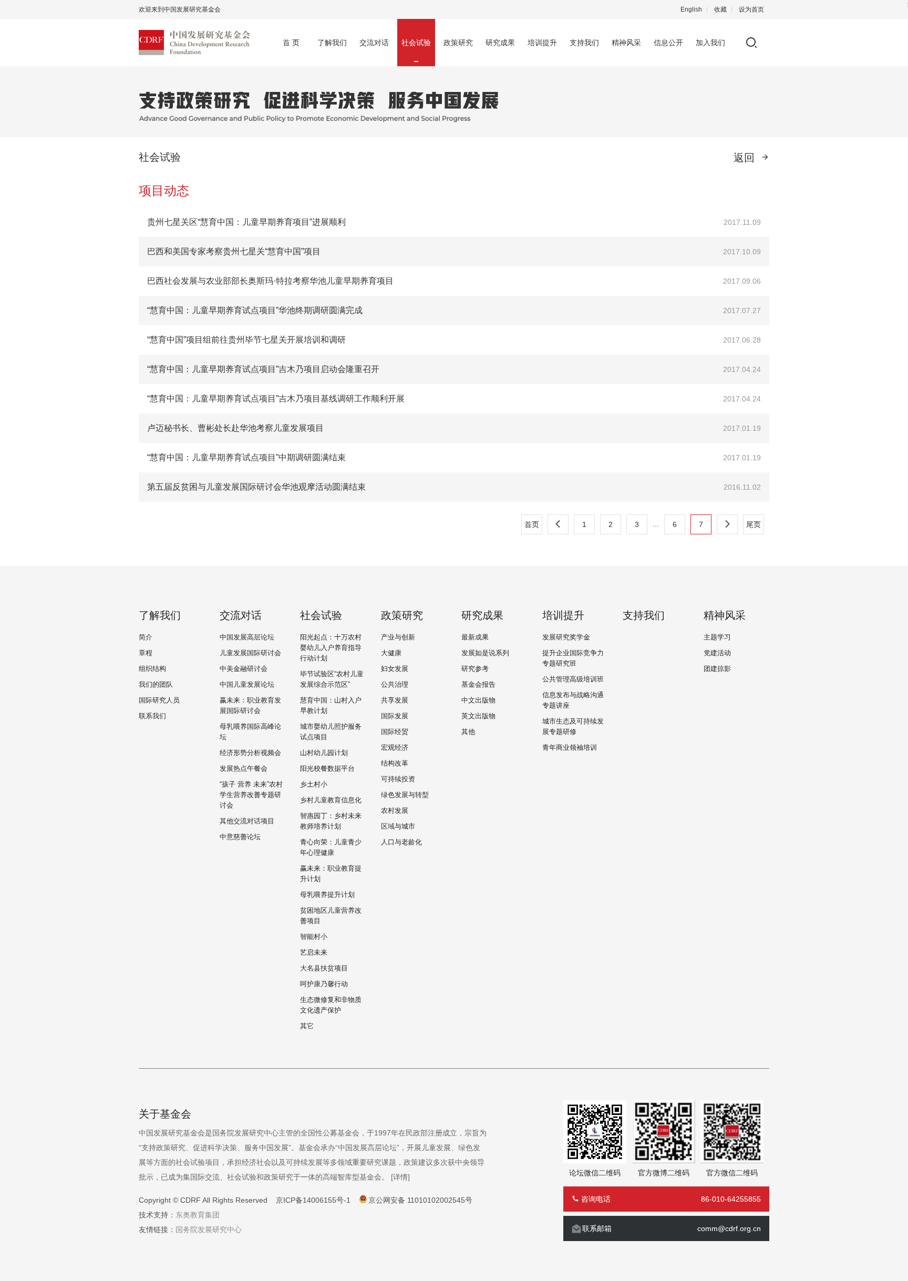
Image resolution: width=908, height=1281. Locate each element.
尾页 (753, 524)
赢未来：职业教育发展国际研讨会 (250, 705)
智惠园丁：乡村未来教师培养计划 (331, 821)
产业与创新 (398, 637)
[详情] (400, 1177)
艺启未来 (313, 952)
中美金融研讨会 (243, 669)
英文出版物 (478, 716)
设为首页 (751, 9)
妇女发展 (394, 669)
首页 (531, 524)
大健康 (391, 653)
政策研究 (458, 42)
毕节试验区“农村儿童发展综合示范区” (332, 679)
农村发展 (394, 810)
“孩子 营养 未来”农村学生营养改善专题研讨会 (251, 794)
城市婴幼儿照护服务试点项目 (331, 731)
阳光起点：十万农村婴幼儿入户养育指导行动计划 (331, 647)
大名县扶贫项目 (324, 968)
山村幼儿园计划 (324, 753)
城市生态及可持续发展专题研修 (573, 726)
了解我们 (332, 42)
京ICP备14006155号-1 (313, 1200)
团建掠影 (717, 669)
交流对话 (374, 42)
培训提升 (542, 42)
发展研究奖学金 (566, 637)
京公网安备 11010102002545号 (420, 1200)
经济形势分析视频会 (250, 753)
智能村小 (313, 937)
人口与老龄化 (401, 842)
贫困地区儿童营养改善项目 (331, 915)
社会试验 (416, 42)
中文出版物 (478, 700)
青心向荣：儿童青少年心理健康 (331, 847)
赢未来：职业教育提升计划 (331, 873)
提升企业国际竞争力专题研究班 (573, 658)
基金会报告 (478, 684)
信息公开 (668, 42)
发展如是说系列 (485, 653)
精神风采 (626, 42)
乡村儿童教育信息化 (331, 800)
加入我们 (710, 42)
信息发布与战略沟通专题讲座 (573, 700)
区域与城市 (398, 826)
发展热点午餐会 (243, 768)
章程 (145, 653)
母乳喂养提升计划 (327, 894)
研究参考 (475, 669)
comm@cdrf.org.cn (729, 1228)
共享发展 (394, 700)
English (691, 9)
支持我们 (584, 42)
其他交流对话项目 (247, 821)
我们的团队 (156, 684)
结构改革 (394, 763)
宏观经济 (394, 747)
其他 (468, 732)
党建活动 (717, 653)
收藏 (720, 9)
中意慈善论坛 (240, 837)
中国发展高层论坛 (247, 637)
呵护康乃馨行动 (324, 984)
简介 (145, 637)
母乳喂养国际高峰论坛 (250, 731)
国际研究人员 (159, 700)
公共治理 (394, 684)
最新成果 (475, 637)
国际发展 (394, 716)
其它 (307, 1026)
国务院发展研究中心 (209, 1229)
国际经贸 (394, 732)
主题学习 (717, 637)
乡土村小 (313, 784)
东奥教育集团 (198, 1215)
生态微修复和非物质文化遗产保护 (331, 1005)
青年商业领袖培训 (569, 747)
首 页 (291, 42)
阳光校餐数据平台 (327, 768)
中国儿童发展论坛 (247, 684)
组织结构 (152, 669)
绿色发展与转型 (405, 795)
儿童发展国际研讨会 (250, 653)
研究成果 (500, 42)
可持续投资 (398, 779)
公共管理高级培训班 (573, 679)
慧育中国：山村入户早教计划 (331, 705)
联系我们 (152, 716)
